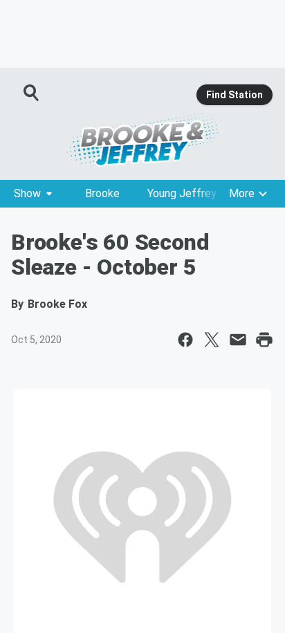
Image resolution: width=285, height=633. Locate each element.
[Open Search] (32, 92)
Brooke (102, 193)
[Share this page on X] (211, 339)
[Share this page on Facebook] (185, 339)
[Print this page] (264, 339)
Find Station (234, 94)
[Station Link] (142, 139)
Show (27, 193)
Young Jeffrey (182, 193)
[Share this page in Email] (238, 339)
